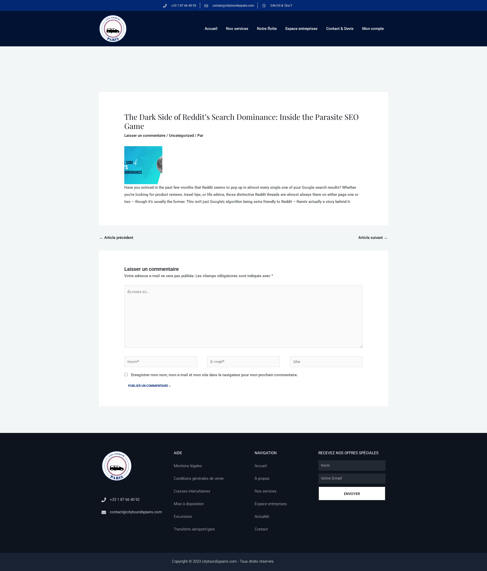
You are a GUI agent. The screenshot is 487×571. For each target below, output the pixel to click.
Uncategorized (181, 135)
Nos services (237, 28)
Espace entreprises (301, 28)
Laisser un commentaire (144, 135)
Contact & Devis (340, 28)
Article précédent (116, 237)
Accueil (211, 28)
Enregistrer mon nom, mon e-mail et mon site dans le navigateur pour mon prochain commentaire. (214, 375)
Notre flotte (267, 28)
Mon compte (373, 28)
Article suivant (373, 237)
